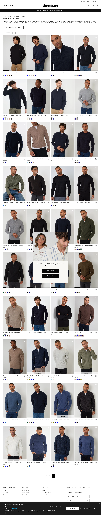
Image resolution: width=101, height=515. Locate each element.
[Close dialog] (66, 234)
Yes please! (50, 270)
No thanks (50, 276)
